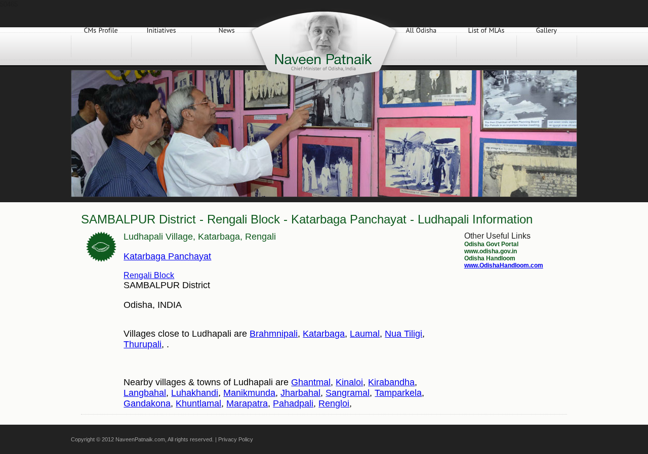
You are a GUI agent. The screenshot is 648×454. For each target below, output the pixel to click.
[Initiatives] (161, 46)
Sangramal (348, 393)
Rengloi (333, 403)
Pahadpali (293, 403)
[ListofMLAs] (486, 46)
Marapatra (247, 403)
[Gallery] (547, 46)
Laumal (365, 334)
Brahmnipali (274, 334)
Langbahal (145, 393)
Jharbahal (300, 393)
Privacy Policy (235, 439)
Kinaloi (349, 382)
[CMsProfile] (101, 46)
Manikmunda (249, 393)
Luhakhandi (194, 393)
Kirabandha (391, 382)
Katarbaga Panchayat (167, 256)
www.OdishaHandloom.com (503, 265)
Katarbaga (324, 334)
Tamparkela (398, 393)
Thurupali (142, 344)
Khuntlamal (198, 403)
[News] (227, 46)
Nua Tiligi (403, 334)
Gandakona (147, 403)
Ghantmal (311, 382)
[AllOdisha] (421, 46)
